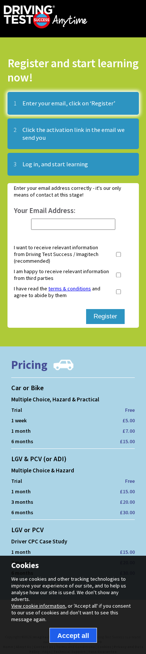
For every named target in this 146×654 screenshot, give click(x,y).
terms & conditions (69, 288)
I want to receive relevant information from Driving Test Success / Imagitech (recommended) (56, 254)
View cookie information (38, 605)
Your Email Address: (45, 210)
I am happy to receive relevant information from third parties (61, 274)
